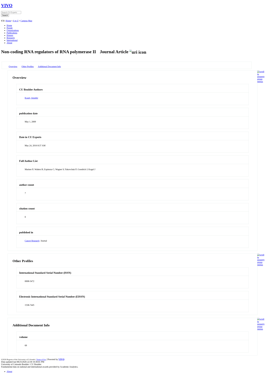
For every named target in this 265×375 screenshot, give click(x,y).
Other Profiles (28, 66)
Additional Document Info (49, 66)
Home (8, 21)
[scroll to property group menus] (261, 81)
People (10, 28)
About (9, 43)
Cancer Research (32, 241)
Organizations (13, 30)
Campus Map (26, 21)
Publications (12, 33)
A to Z (15, 21)
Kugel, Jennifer (31, 98)
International (12, 40)
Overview (13, 66)
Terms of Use (41, 359)
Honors (10, 35)
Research (11, 38)
